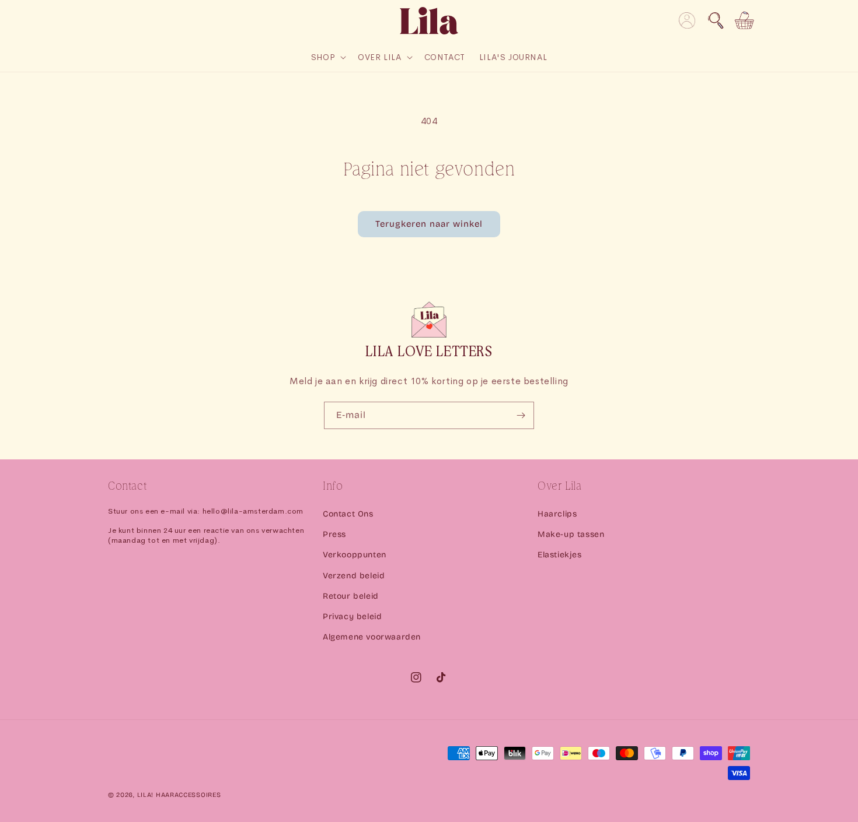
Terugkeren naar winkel (429, 224)
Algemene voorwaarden (372, 637)
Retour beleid (351, 596)
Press (334, 534)
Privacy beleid (352, 616)
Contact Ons (348, 514)
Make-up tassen (571, 534)
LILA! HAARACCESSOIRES (179, 795)
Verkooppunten (354, 555)
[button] (715, 20)
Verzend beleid (354, 576)
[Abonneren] (520, 415)
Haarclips (557, 514)
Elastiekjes (560, 555)
